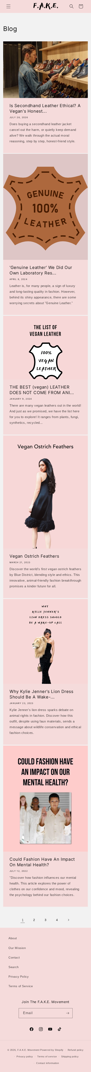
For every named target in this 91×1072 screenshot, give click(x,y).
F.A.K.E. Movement (28, 1050)
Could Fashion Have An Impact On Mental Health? (42, 862)
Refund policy (76, 1050)
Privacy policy (25, 1056)
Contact (14, 957)
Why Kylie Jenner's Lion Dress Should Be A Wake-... (41, 694)
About (12, 938)
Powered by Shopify (51, 1050)
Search (13, 967)
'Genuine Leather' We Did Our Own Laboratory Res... (41, 270)
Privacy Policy (18, 976)
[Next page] (68, 920)
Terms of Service (20, 986)
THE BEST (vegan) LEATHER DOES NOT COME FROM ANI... (42, 390)
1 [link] (23, 920)
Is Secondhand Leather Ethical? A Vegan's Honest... (45, 108)
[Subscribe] (67, 1013)
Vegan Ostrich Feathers (34, 556)
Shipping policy (70, 1056)
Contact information (47, 1063)
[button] (8, 6)
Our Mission (17, 948)
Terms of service (47, 1056)
